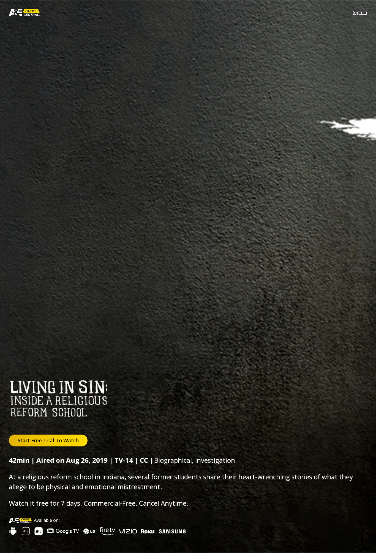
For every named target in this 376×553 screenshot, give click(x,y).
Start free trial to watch (48, 440)
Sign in (360, 12)
